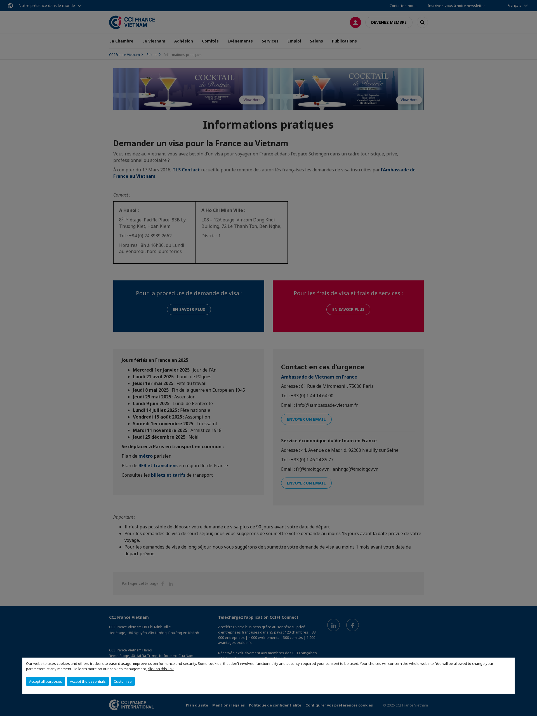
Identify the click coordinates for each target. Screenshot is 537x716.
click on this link (161, 668)
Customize (123, 681)
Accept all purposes (45, 681)
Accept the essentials (88, 681)
